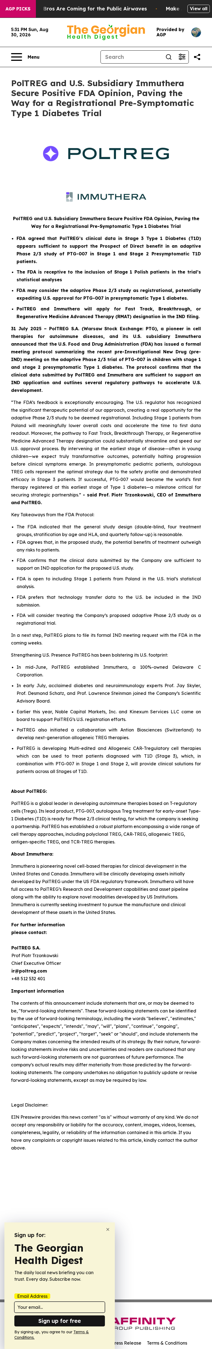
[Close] (107, 1229)
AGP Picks (18, 9)
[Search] (168, 57)
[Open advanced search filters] (182, 57)
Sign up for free (59, 1320)
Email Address (32, 1296)
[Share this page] (197, 56)
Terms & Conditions (167, 1343)
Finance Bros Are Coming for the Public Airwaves (84, 9)
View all (198, 8)
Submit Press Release (118, 1343)
